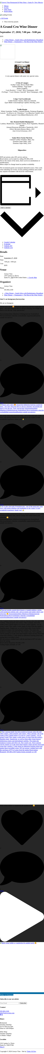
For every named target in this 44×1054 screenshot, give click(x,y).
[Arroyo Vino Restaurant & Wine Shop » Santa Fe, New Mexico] (21, 2)
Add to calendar (5, 207)
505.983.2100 (4, 1011)
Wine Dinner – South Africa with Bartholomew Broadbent (23, 40)
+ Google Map (32, 277)
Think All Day (31, 1051)
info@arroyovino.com (7, 1013)
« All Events (4, 18)
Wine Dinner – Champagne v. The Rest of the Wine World (23, 42)
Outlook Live (8, 248)
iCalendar (7, 244)
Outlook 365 (8, 246)
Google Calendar (9, 242)
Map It (2, 1047)
